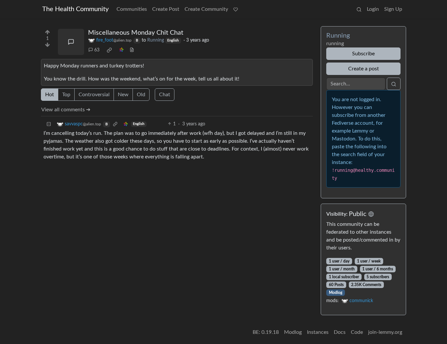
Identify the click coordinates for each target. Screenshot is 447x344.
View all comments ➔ (65, 109)
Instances (318, 332)
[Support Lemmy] (236, 9)
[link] (109, 50)
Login (373, 9)
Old (141, 94)
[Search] (359, 9)
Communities (131, 9)
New (123, 94)
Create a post (363, 68)
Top (66, 94)
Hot (49, 94)
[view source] (132, 50)
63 (96, 50)
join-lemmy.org (385, 332)
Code (357, 332)
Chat (164, 94)
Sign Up (393, 9)
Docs (340, 332)
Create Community (206, 9)
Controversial (94, 94)
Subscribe (363, 53)
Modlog (335, 293)
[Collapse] (49, 124)
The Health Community (75, 9)
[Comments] (71, 42)
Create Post (165, 9)
